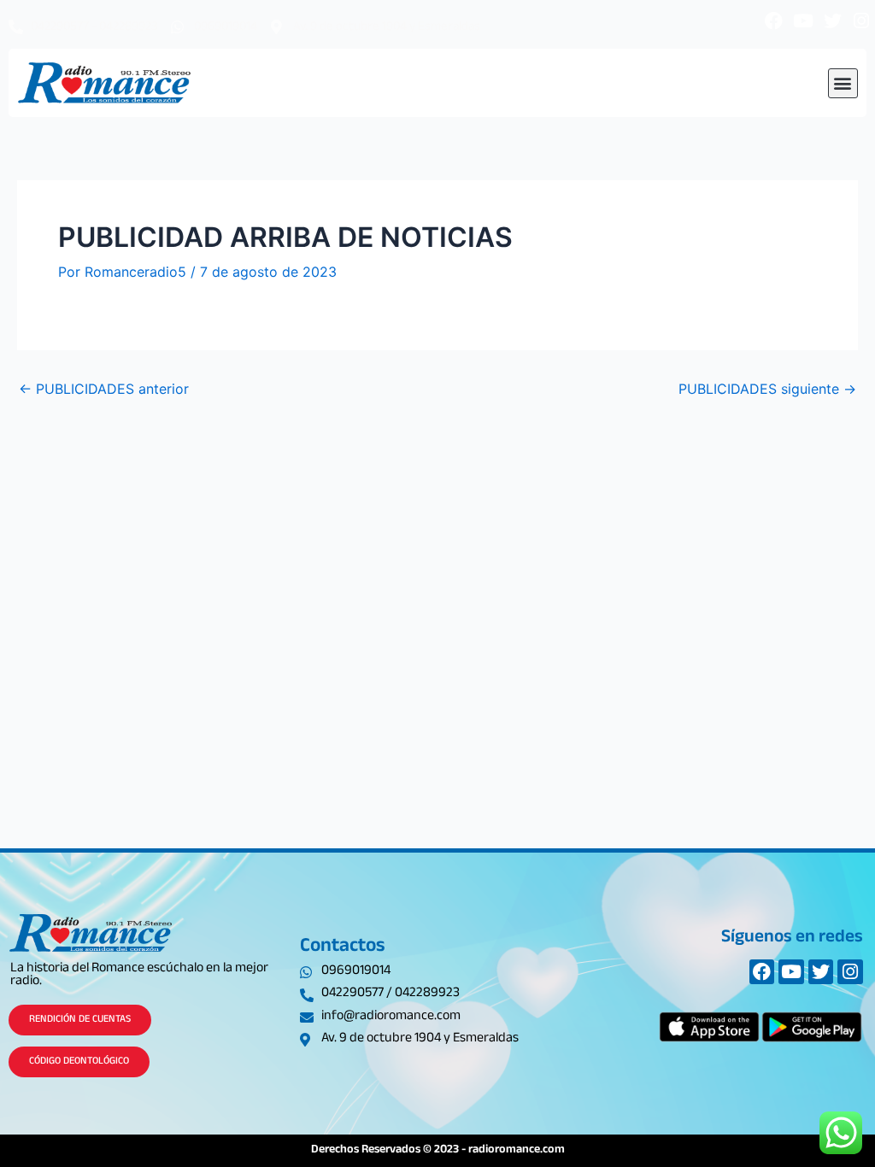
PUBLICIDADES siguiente (767, 389)
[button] (843, 83)
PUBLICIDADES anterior (104, 389)
